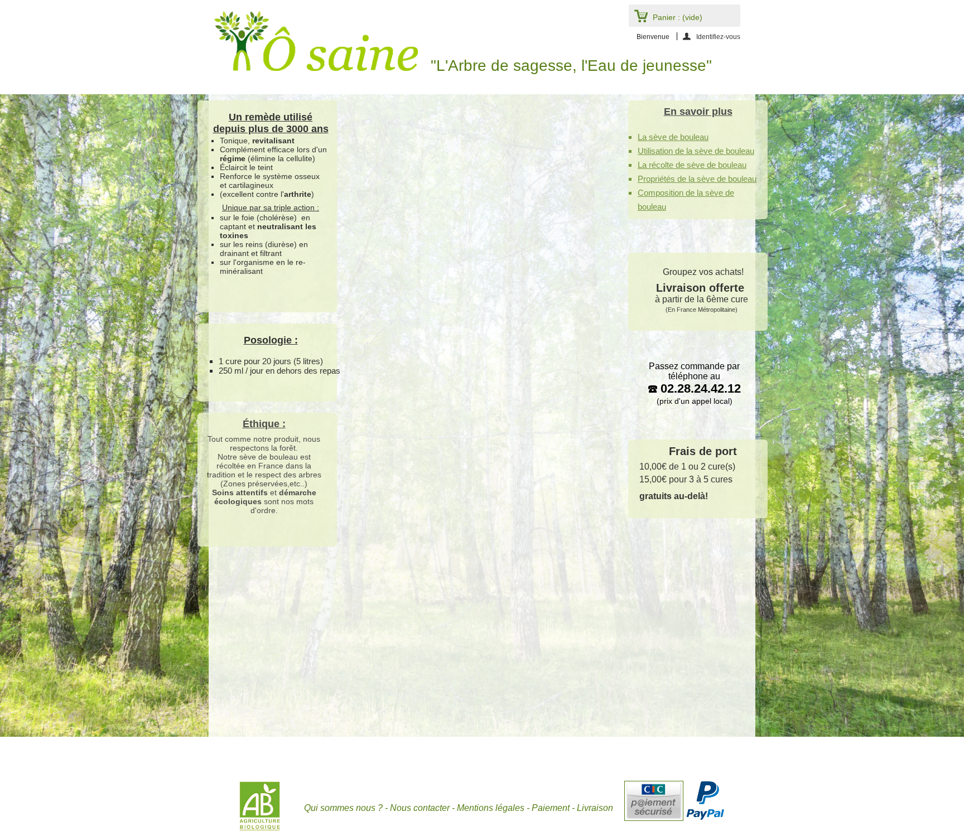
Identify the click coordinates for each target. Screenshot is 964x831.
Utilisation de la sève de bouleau (696, 151)
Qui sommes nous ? (343, 808)
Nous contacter (420, 808)
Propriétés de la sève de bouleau (697, 178)
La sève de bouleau (673, 137)
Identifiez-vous (718, 36)
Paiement (551, 808)
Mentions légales (490, 808)
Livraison (595, 808)
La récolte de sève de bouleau (692, 165)
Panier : (677, 17)
